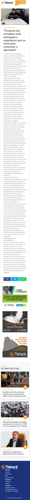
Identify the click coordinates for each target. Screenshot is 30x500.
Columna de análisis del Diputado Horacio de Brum (13, 453)
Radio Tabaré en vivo (20, 3)
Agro (6, 476)
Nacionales (8, 474)
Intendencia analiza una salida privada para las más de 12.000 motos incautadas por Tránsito (15, 424)
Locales (13, 27)
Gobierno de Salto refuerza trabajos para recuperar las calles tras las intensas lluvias (14, 394)
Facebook (8, 482)
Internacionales (9, 477)
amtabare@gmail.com (11, 489)
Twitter (7, 483)
